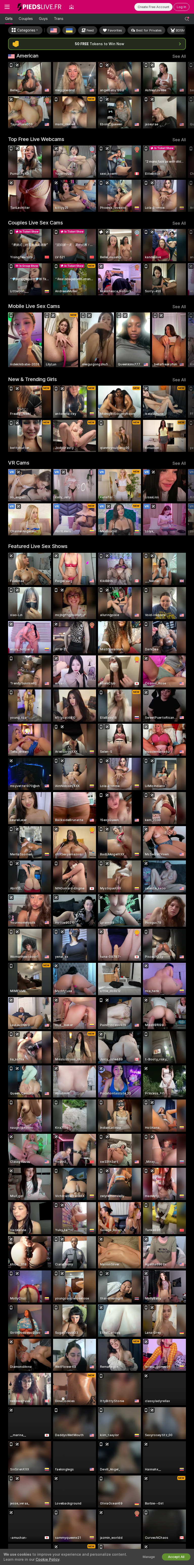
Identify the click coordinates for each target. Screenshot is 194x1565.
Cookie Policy (47, 1559)
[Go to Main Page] (39, 7)
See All (179, 56)
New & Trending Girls (32, 379)
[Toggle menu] (7, 7)
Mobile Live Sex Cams (34, 306)
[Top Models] (71, 7)
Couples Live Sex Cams (35, 223)
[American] (53, 30)
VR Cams (18, 463)
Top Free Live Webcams (36, 139)
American (27, 56)
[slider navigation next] (184, 95)
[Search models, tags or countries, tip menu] (187, 19)
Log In (181, 7)
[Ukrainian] (69, 30)
